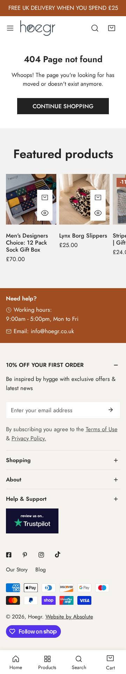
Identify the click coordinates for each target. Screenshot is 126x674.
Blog (40, 569)
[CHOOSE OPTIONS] (44, 197)
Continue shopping (63, 106)
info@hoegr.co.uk (52, 331)
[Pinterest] (25, 554)
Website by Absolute (69, 617)
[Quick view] (44, 213)
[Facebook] (8, 554)
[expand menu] (10, 28)
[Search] (94, 27)
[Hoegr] (39, 28)
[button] (111, 27)
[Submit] (111, 410)
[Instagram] (41, 554)
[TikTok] (57, 554)
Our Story (17, 569)
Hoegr (35, 617)
